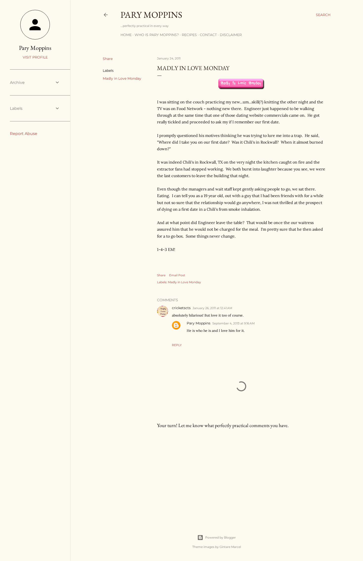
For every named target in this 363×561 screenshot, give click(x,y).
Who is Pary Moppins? (157, 35)
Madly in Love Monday (122, 78)
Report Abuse (23, 133)
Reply (177, 345)
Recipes (189, 35)
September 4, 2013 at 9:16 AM (233, 323)
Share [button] (108, 58)
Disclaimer (231, 35)
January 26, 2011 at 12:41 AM (212, 308)
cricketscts (181, 308)
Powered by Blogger (220, 537)
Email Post (177, 275)
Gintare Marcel (230, 547)
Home (126, 35)
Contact (208, 35)
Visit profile (35, 57)
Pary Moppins (151, 14)
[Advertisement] (241, 475)
